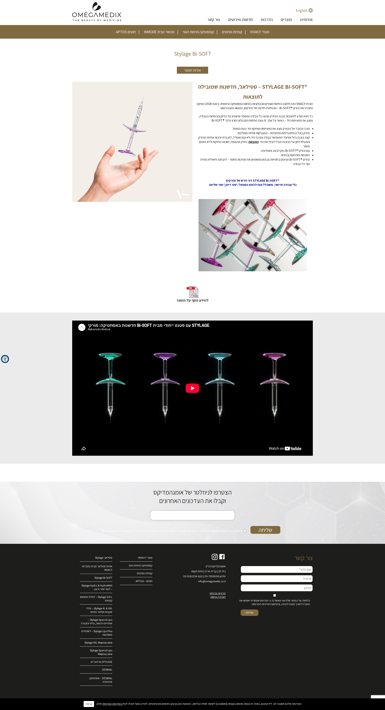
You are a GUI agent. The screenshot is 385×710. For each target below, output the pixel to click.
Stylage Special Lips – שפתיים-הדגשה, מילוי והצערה (96, 621)
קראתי (89, 704)
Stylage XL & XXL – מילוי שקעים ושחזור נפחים (99, 610)
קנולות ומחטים (232, 31)
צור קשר (213, 19)
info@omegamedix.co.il (212, 581)
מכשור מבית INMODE (159, 31)
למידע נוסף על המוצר (192, 300)
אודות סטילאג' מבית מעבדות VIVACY (97, 568)
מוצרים (286, 19)
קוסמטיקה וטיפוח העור (198, 31)
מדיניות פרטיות (218, 593)
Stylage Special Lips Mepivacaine (101, 652)
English (302, 10)
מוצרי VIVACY (259, 31)
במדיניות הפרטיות (112, 704)
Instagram (215, 557)
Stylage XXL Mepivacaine (98, 642)
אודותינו (306, 19)
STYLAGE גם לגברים (101, 662)
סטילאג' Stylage (103, 557)
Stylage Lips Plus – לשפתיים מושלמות (96, 633)
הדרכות (267, 19)
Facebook (222, 557)
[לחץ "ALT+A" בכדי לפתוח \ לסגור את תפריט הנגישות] (5, 359)
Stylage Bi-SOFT (103, 577)
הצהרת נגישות (218, 597)
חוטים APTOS (126, 31)
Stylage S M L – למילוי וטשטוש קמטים (96, 598)
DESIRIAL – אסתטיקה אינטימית (100, 680)
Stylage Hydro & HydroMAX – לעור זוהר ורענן (96, 587)
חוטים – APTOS (144, 581)
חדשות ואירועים (240, 19)
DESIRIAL (107, 669)
